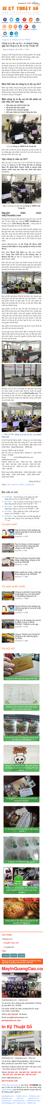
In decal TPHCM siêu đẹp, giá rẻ (21, 861)
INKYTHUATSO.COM (9, 1081)
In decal (21, 955)
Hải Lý (12, 49)
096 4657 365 (24, 1072)
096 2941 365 (36, 1072)
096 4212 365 (31, 1074)
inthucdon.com (7, 1098)
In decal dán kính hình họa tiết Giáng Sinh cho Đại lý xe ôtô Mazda (22, 738)
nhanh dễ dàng (7, 1089)
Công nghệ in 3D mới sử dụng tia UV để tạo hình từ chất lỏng (21, 921)
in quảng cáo (29, 484)
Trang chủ (5, 40)
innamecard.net (19, 1100)
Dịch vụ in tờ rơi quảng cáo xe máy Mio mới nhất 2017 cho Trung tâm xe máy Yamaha (21, 890)
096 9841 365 (13, 1072)
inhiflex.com (31, 1103)
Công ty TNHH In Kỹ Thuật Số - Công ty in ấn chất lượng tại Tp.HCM (27, 636)
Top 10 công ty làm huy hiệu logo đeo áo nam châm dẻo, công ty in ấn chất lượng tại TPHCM (22, 517)
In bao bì (6, 955)
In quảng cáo (9, 947)
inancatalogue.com (8, 1103)
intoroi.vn (20, 1098)
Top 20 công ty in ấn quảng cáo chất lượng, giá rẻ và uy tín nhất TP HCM (21, 498)
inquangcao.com (8, 1096)
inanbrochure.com (33, 1100)
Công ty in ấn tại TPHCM (21, 40)
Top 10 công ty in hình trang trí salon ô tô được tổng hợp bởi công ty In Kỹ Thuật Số (23, 503)
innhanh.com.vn (21, 1096)
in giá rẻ (14, 484)
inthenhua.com (34, 1096)
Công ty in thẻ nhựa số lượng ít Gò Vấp (21, 678)
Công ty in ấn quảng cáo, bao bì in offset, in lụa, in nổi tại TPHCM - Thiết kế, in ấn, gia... (28, 622)
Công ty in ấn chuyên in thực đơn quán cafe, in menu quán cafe (21, 707)
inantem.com (6, 1100)
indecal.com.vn (33, 1098)
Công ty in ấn (7, 939)
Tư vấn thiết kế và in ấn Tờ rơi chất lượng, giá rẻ (21, 830)
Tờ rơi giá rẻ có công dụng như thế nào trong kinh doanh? (21, 799)
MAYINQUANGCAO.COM (11, 1020)
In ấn (8, 484)
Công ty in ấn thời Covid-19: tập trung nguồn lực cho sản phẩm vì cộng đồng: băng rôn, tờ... (28, 594)
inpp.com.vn (21, 1103)
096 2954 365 (19, 1074)
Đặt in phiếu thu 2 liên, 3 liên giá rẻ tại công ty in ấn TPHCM (28, 573)
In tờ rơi (14, 955)
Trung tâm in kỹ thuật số (11, 1085)
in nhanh (21, 484)
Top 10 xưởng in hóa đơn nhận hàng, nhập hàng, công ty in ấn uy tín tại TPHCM (21, 507)
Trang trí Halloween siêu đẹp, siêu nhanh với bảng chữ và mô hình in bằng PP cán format (21, 767)
